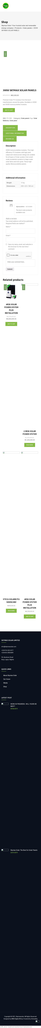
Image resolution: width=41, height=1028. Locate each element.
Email (8, 235)
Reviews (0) (10, 139)
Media (5, 683)
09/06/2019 (14, 708)
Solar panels (25, 118)
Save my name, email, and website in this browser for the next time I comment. (20, 246)
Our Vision (6, 679)
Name (8, 227)
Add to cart (9, 110)
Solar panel (13, 121)
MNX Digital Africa (17, 1019)
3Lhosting (34, 1019)
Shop (5, 687)
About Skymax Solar (10, 675)
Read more (29, 445)
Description (10, 127)
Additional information (15, 133)
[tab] (10, 127)
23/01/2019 (14, 852)
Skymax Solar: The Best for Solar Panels (23, 850)
